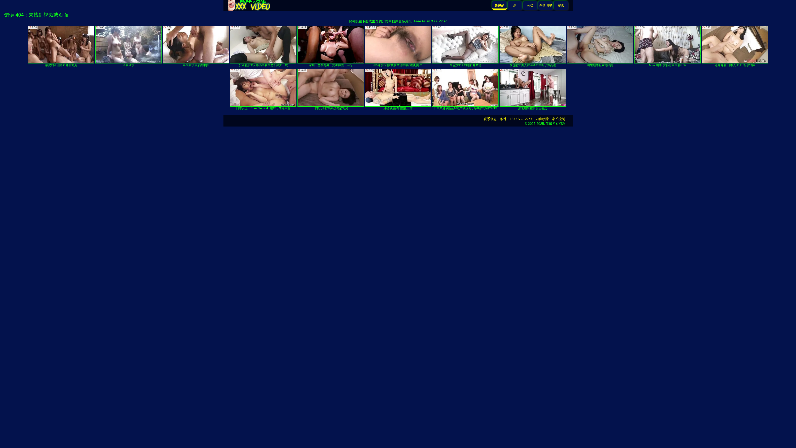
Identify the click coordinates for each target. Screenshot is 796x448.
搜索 (561, 5)
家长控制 (558, 119)
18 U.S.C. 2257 (521, 119)
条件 (503, 119)
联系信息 (490, 119)
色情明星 (545, 5)
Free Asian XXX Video (430, 21)
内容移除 (542, 119)
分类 (530, 5)
